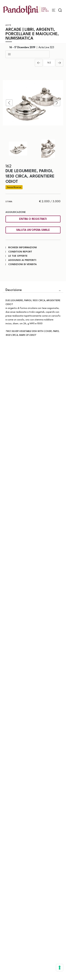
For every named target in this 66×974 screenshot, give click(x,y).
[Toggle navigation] (53, 10)
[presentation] (9, 102)
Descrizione (14, 290)
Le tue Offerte (17, 256)
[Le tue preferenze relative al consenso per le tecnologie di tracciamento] (59, 967)
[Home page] (26, 10)
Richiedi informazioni (22, 247)
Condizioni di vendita (22, 264)
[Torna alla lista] (28, 54)
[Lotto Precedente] (39, 63)
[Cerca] (60, 10)
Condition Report (20, 252)
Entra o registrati (33, 219)
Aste (8, 25)
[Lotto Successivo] (59, 63)
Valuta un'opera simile (33, 230)
